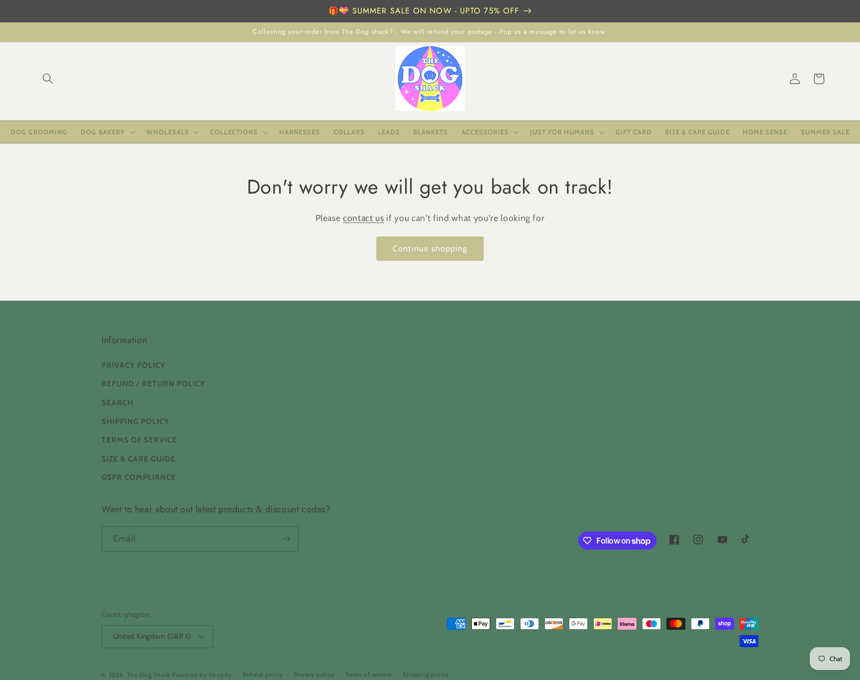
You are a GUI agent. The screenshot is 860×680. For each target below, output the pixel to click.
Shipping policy (426, 674)
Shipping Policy (135, 421)
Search (117, 402)
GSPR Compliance (139, 477)
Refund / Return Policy (153, 383)
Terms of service (368, 674)
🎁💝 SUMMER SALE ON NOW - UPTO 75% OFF (424, 10)
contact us (363, 218)
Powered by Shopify (202, 675)
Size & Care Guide (139, 458)
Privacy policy (314, 674)
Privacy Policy (133, 365)
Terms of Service (139, 440)
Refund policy (262, 674)
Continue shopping (430, 248)
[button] (48, 79)
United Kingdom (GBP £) (152, 636)
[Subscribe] (286, 539)
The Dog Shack (149, 675)
